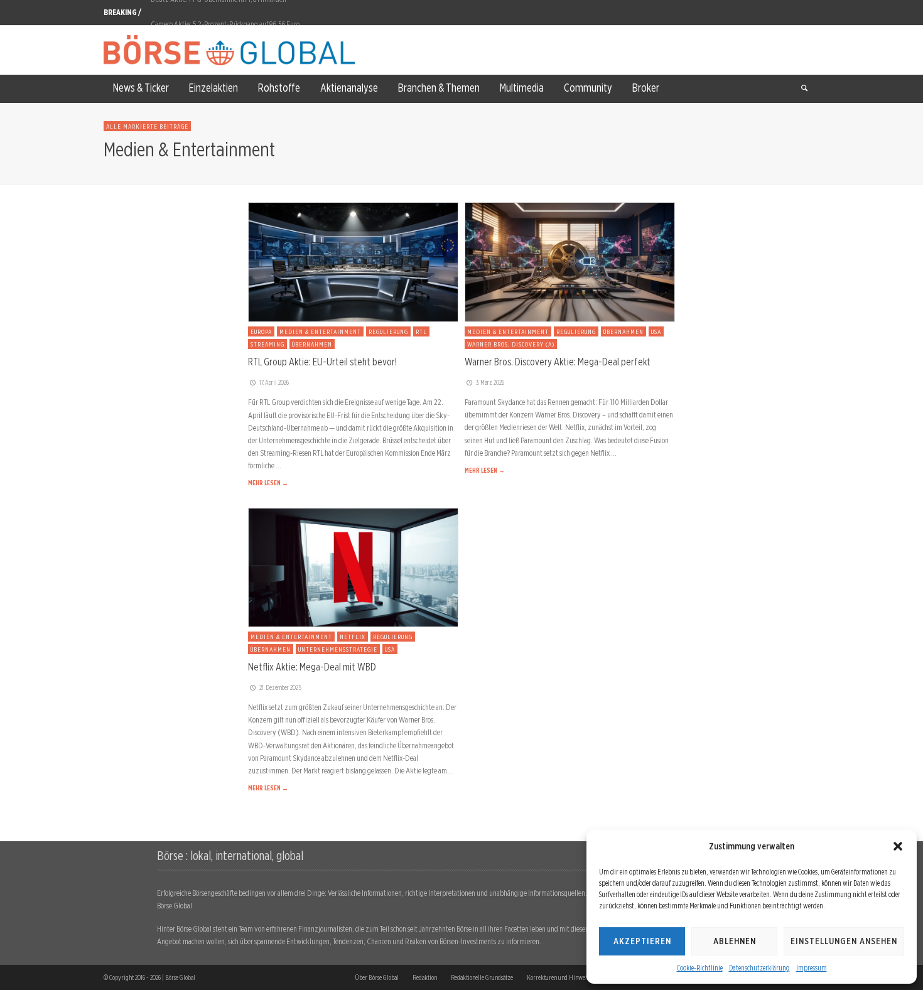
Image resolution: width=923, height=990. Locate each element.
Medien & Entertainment (320, 331)
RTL (421, 331)
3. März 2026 (490, 382)
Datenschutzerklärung (759, 967)
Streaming (267, 344)
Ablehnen (734, 941)
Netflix (352, 636)
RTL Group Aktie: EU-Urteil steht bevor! (322, 361)
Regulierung (388, 331)
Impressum (811, 967)
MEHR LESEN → (268, 483)
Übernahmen (312, 344)
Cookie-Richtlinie (700, 967)
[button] (898, 846)
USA (656, 331)
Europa (261, 331)
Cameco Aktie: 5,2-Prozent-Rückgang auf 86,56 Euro (225, 12)
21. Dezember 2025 (280, 687)
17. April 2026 (274, 382)
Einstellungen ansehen (844, 941)
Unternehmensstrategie (337, 649)
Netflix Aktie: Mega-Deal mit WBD (312, 666)
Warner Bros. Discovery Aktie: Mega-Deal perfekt (557, 361)
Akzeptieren (642, 941)
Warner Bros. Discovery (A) (510, 344)
